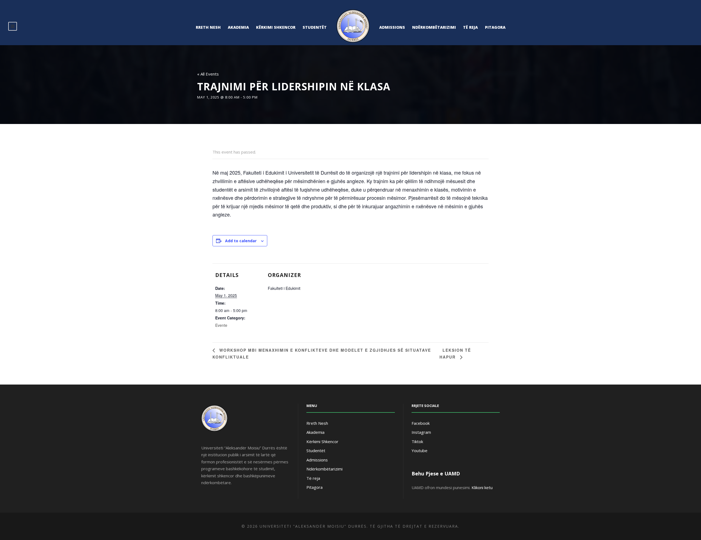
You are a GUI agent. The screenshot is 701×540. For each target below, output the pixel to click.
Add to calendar (241, 240)
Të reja (470, 27)
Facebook (421, 423)
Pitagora (495, 27)
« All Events (208, 74)
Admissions (392, 27)
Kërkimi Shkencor (275, 27)
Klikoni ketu (482, 487)
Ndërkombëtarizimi (434, 27)
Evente (221, 325)
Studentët (315, 27)
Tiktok (417, 441)
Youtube (419, 450)
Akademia (238, 27)
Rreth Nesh (208, 27)
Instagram (421, 432)
